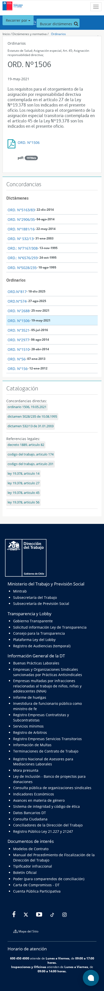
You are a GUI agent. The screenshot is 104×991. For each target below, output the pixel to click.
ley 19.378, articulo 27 (23, 483)
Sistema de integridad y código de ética (46, 806)
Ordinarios (58, 34)
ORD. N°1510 (19, 349)
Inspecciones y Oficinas (28, 967)
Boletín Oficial (25, 872)
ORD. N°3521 (19, 330)
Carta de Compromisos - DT (36, 884)
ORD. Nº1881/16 (21, 229)
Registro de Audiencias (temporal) (41, 646)
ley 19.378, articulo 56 (23, 502)
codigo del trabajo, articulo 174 (31, 454)
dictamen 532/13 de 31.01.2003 (31, 426)
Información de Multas (32, 744)
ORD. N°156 (18, 368)
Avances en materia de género (39, 800)
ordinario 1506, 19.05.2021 (27, 407)
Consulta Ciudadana (30, 819)
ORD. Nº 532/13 (21, 238)
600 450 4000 (19, 958)
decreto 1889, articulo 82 (26, 445)
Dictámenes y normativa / (30, 34)
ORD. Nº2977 (18, 339)
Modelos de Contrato (30, 848)
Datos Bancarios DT (29, 812)
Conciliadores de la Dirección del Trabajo (48, 825)
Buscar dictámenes (56, 23)
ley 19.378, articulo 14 (23, 473)
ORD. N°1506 (29, 142)
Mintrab (20, 591)
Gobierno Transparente (33, 621)
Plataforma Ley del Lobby (34, 639)
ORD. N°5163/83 (21, 209)
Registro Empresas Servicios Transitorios (47, 738)
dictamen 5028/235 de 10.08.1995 (32, 416)
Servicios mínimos (28, 726)
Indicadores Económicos (33, 794)
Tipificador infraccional (32, 866)
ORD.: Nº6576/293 (23, 257)
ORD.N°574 (17, 301)
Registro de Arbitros (30, 732)
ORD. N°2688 (19, 310)
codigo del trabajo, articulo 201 (31, 464)
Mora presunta (25, 770)
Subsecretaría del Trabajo (35, 597)
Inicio (6, 34)
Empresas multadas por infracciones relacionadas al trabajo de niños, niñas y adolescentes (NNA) (47, 685)
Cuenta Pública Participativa (37, 891)
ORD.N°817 (17, 291)
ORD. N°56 (16, 359)
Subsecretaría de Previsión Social (41, 603)
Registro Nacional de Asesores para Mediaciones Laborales (43, 761)
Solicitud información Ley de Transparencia (50, 627)
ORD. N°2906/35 (21, 219)
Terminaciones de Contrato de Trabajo (45, 751)
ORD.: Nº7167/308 (23, 248)
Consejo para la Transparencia (39, 633)
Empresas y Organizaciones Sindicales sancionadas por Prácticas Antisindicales (47, 672)
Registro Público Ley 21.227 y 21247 (43, 831)
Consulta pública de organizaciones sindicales (52, 787)
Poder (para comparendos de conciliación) (48, 878)
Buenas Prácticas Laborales (36, 663)
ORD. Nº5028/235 (22, 267)
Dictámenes (17, 198)
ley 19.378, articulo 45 (23, 493)
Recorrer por (17, 20)
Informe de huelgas (29, 697)
